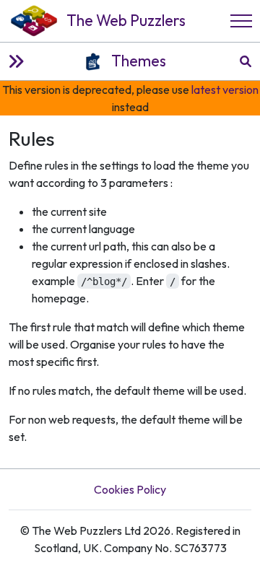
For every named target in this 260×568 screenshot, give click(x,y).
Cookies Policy (130, 489)
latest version (225, 89)
